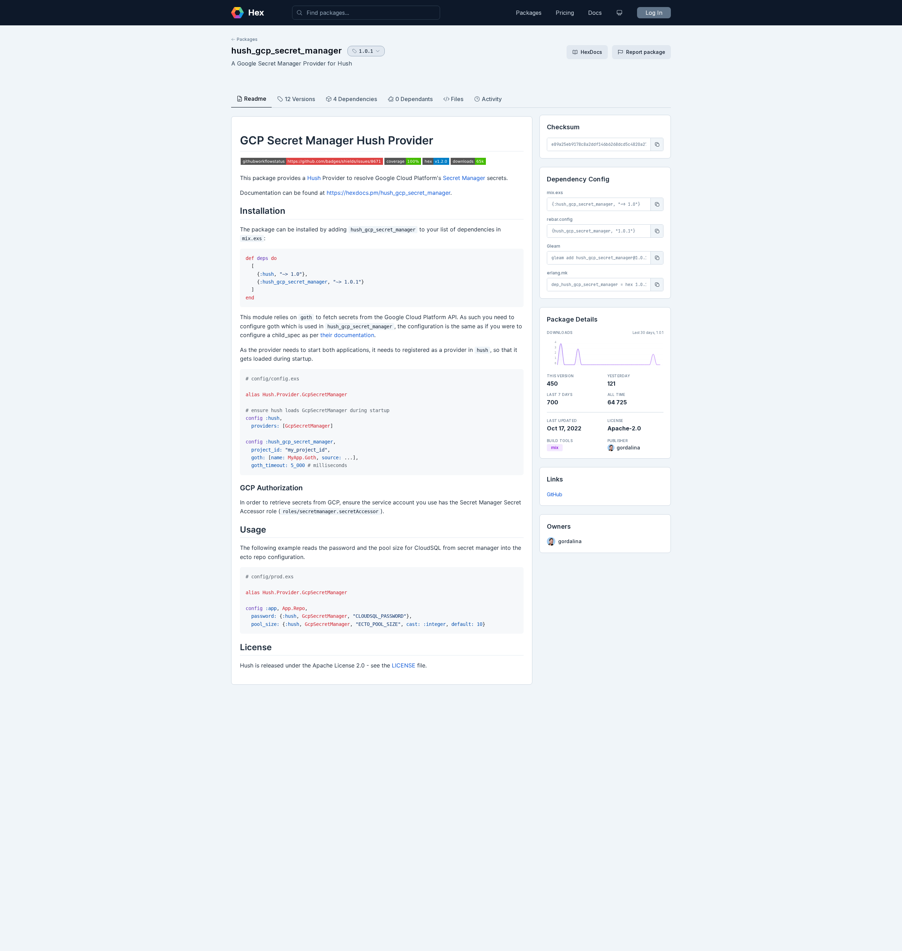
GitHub (554, 494)
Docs (595, 12)
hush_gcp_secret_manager (286, 50)
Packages (529, 12)
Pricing (565, 12)
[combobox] (366, 13)
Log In (653, 12)
